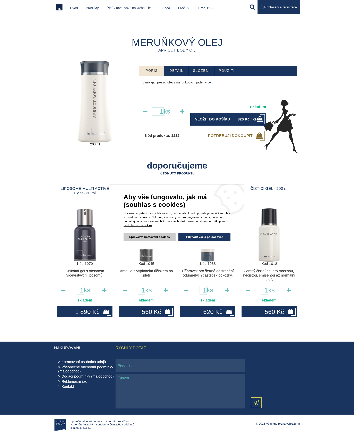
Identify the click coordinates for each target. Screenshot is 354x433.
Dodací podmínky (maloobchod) (87, 376)
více (208, 82)
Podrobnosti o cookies (138, 225)
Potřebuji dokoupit (230, 135)
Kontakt (67, 387)
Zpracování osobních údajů (83, 362)
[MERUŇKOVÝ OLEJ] (95, 102)
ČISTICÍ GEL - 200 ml (269, 188)
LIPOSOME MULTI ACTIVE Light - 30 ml (85, 190)
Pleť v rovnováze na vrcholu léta (130, 8)
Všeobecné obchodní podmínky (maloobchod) (85, 369)
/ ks (226, 119)
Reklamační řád (74, 381)
